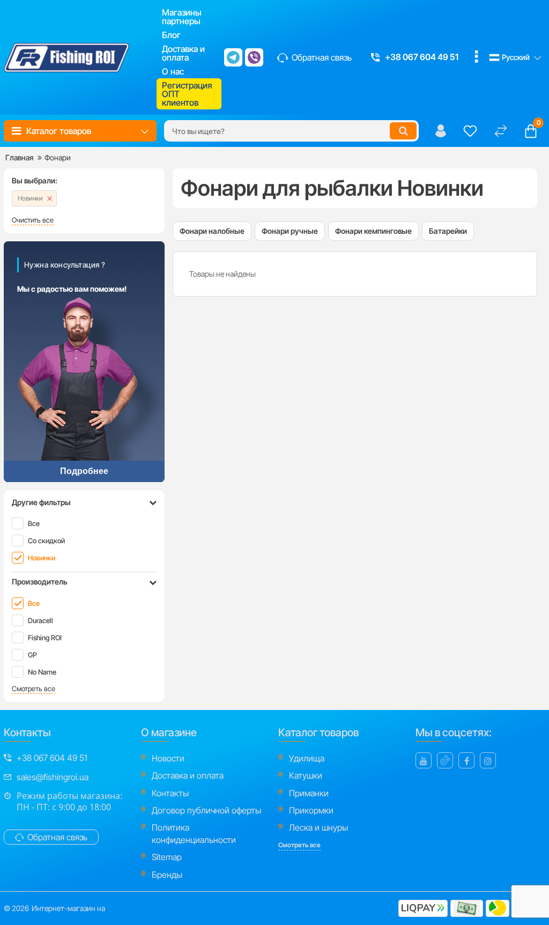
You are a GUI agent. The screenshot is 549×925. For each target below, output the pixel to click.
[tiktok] (445, 760)
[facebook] (466, 760)
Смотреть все (33, 689)
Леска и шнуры (318, 827)
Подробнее (84, 471)
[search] (403, 130)
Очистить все (33, 220)
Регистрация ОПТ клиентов (187, 94)
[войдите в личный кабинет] (440, 130)
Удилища (306, 758)
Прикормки (311, 810)
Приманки (309, 793)
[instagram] (488, 760)
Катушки (305, 775)
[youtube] (424, 760)
